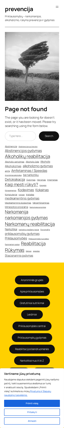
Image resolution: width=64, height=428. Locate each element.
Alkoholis (45, 161)
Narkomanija (16, 212)
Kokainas (42, 189)
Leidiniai (32, 314)
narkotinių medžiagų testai (29, 229)
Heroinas (41, 179)
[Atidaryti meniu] (57, 7)
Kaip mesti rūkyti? (21, 184)
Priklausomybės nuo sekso (39, 239)
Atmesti (32, 420)
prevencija (19, 9)
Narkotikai (11, 229)
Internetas (52, 179)
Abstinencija (11, 146)
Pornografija (45, 229)
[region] (32, 398)
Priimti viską (32, 403)
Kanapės (43, 185)
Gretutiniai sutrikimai (32, 303)
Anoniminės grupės (32, 280)
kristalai (22, 195)
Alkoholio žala (32, 161)
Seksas (28, 251)
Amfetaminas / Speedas (29, 170)
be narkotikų (31, 175)
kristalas (30, 194)
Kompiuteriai (11, 194)
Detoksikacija (15, 179)
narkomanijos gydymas (26, 217)
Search (49, 136)
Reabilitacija (33, 243)
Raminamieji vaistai (12, 244)
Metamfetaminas (41, 202)
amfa (7, 171)
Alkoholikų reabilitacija (27, 156)
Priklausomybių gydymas (32, 337)
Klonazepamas (10, 190)
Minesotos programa (16, 207)
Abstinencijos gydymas (23, 150)
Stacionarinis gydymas (19, 255)
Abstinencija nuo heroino (28, 146)
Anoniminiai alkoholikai (13, 175)
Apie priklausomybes (32, 291)
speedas (36, 251)
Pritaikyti (32, 412)
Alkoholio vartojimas (14, 161)
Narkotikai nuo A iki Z (32, 360)
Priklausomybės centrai (32, 326)
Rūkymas (14, 250)
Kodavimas (26, 189)
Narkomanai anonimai (38, 207)
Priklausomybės (16, 238)
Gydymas (30, 179)
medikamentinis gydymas (22, 198)
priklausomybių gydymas (22, 233)
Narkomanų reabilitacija (30, 224)
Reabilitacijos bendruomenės (32, 349)
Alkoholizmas (13, 166)
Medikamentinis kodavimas (18, 202)
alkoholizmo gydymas (38, 166)
